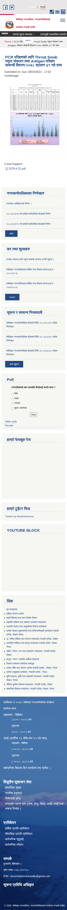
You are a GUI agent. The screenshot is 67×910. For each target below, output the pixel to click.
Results (9, 425)
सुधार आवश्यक (20, 407)
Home (7, 41)
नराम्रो (17, 403)
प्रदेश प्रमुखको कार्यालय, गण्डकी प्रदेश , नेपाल (26, 672)
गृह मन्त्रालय (11, 609)
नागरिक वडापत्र (13, 793)
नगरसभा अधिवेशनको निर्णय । (19, 203)
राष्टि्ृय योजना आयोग (15, 613)
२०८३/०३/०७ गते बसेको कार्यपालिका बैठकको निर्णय (28, 213)
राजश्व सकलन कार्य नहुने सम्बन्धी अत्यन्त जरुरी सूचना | (30, 259)
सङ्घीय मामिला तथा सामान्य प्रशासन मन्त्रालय (26, 622)
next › (24, 40)
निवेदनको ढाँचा (13, 798)
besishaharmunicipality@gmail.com (30, 876)
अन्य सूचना (14, 364)
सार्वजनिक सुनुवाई (14, 839)
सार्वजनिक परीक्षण (14, 844)
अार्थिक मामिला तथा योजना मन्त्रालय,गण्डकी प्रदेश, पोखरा (32, 638)
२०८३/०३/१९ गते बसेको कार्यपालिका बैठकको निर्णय (28, 224)
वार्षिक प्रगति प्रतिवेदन (17, 828)
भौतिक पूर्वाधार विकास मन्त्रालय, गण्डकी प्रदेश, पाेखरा (29, 684)
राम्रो (16, 398)
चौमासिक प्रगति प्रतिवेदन (18, 833)
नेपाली (42, 7)
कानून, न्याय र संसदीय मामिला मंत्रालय (22, 659)
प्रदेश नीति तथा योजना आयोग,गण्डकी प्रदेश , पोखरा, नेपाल (31, 667)
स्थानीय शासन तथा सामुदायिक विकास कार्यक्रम (26, 626)
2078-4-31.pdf (17, 168)
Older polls (11, 421)
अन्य (11, 233)
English (32, 7)
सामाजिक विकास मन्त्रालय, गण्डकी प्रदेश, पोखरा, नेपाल (30, 688)
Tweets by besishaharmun (19, 516)
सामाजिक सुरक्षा (13, 787)
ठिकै (16, 393)
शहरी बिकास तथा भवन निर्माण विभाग (21, 617)
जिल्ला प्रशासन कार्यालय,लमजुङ (20, 663)
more (12, 297)
